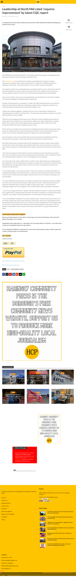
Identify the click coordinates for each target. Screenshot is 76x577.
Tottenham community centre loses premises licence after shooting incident (60, 512)
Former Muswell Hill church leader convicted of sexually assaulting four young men (59, 544)
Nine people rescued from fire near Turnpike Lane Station (59, 534)
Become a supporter (6, 511)
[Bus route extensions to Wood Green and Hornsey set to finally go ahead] (42, 540)
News (3, 6)
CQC (8, 269)
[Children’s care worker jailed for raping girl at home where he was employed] (42, 524)
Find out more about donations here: (48, 497)
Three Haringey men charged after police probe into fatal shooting (60, 517)
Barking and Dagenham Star (14, 575)
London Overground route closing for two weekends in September (62, 376)
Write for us (4, 500)
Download (4, 508)
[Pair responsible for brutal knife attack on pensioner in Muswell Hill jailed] (42, 529)
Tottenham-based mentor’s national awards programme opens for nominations (13, 396)
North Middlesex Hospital (17, 269)
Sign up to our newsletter (7, 514)
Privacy (3, 519)
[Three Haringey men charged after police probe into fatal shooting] (42, 518)
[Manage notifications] (2, 571)
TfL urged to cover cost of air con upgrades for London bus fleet (13, 376)
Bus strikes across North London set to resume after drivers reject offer (38, 396)
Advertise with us (5, 503)
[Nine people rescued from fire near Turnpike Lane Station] (42, 535)
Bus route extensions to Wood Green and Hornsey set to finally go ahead (60, 539)
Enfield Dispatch (57, 572)
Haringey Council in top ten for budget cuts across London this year (38, 376)
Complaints (4, 517)
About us (3, 497)
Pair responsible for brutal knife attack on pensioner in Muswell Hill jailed (60, 528)
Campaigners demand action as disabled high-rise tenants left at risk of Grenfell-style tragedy (63, 396)
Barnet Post (65, 572)
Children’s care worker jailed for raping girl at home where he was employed (60, 523)
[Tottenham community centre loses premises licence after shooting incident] (42, 513)
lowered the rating (10, 81)
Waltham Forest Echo (48, 572)
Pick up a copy (5, 506)
